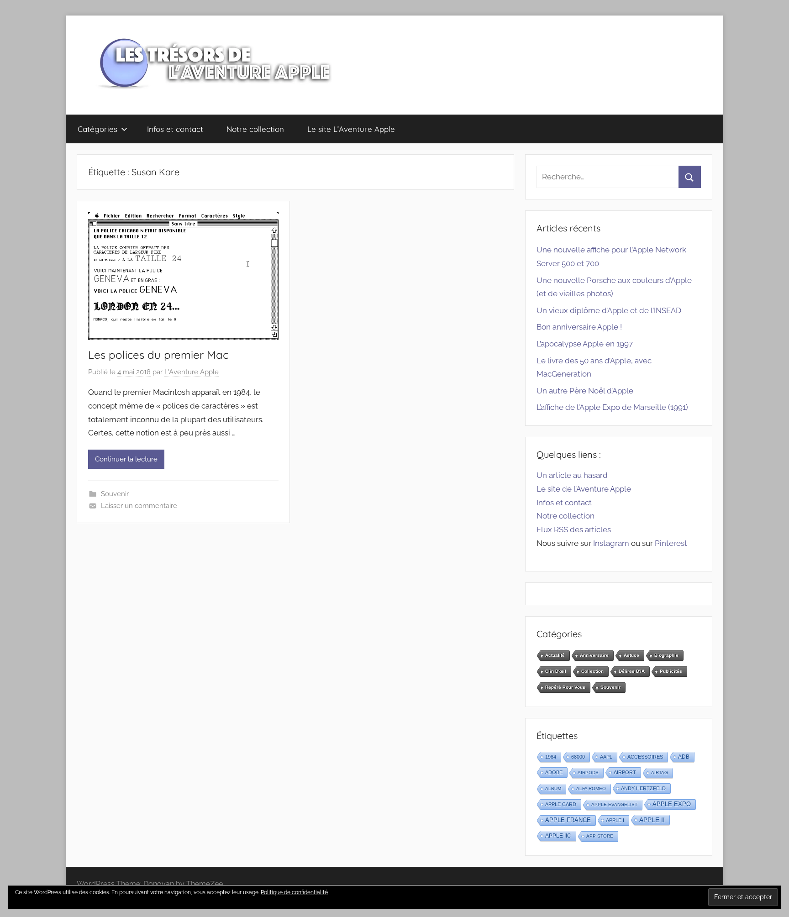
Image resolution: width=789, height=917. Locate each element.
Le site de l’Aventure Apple (584, 488)
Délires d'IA (632, 671)
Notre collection (255, 129)
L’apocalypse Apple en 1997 (585, 343)
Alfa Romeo (591, 788)
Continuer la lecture (126, 459)
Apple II (652, 819)
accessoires (645, 757)
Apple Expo (671, 804)
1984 (550, 757)
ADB (683, 757)
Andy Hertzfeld (643, 788)
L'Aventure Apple (191, 372)
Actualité (555, 655)
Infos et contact (175, 129)
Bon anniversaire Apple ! (579, 326)
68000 (578, 757)
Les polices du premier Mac (158, 355)
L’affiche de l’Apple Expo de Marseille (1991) (612, 407)
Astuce (631, 655)
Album (553, 788)
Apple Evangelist (614, 804)
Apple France (568, 820)
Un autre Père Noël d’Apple (585, 390)
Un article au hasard (572, 475)
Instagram (611, 543)
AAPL (606, 757)
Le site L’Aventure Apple (351, 129)
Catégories (97, 129)
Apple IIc (558, 836)
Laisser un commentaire (139, 506)
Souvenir (115, 494)
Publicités (671, 671)
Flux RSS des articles (574, 529)
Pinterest (671, 543)
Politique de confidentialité (294, 892)
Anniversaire (594, 655)
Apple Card (560, 804)
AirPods (588, 772)
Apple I (615, 820)
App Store (599, 835)
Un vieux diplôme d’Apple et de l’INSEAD (609, 310)
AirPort (625, 772)
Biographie (666, 655)
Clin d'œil (555, 671)
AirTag (659, 772)
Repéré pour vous (565, 687)
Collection (592, 671)
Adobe (554, 772)
